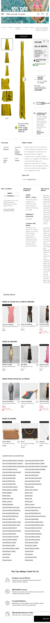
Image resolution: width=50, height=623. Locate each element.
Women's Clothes (18, 28)
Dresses (25, 27)
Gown (32, 27)
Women (11, 27)
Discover (4, 27)
